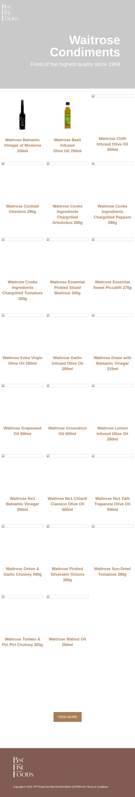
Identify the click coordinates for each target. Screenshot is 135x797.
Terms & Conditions (97, 786)
